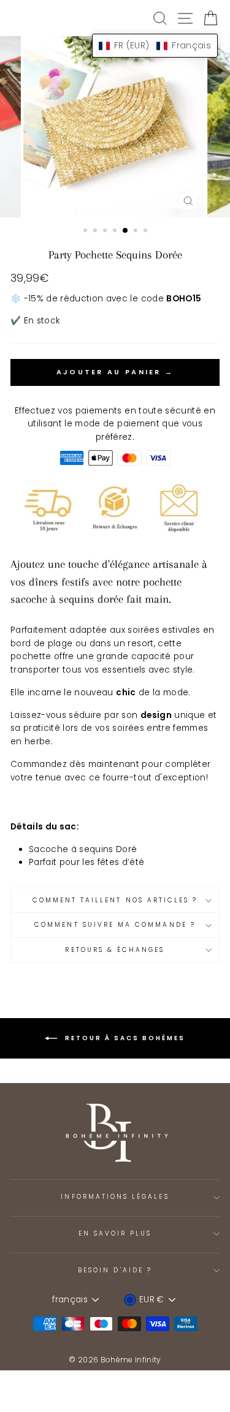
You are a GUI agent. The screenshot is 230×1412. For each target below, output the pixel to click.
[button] (155, 45)
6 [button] (137, 231)
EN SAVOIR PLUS (115, 1233)
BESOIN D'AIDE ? (115, 1270)
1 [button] (86, 231)
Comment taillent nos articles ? (115, 900)
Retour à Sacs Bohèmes (123, 1038)
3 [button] (106, 231)
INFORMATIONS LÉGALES (115, 1196)
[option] (115, 126)
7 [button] (147, 231)
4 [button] (116, 231)
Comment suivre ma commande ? (115, 924)
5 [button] (126, 231)
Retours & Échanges (114, 949)
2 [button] (96, 231)
